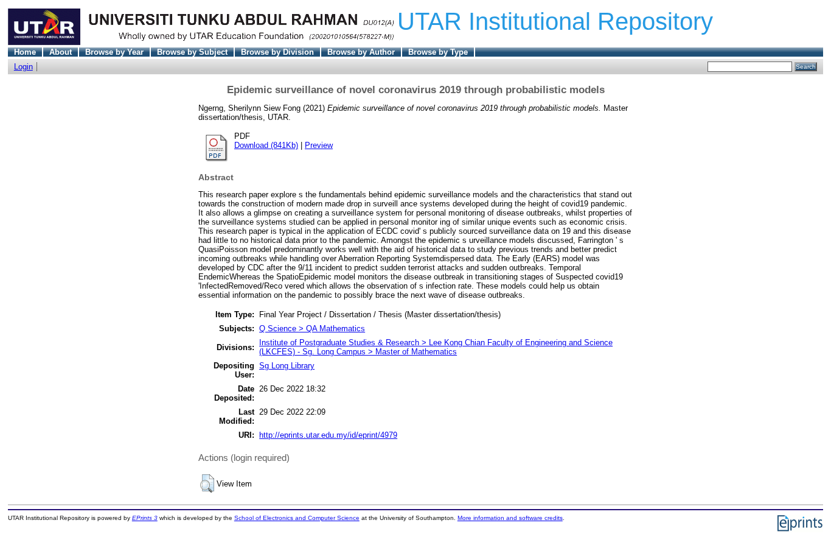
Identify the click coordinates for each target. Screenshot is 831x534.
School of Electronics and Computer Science (297, 518)
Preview (319, 145)
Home (25, 52)
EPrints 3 (145, 518)
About (60, 52)
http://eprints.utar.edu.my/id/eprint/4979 (328, 435)
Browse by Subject (192, 52)
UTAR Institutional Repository (555, 21)
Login (23, 66)
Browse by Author (361, 52)
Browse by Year (114, 52)
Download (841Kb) (266, 145)
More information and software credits (510, 518)
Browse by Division (277, 52)
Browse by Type (438, 52)
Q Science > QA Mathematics (312, 328)
